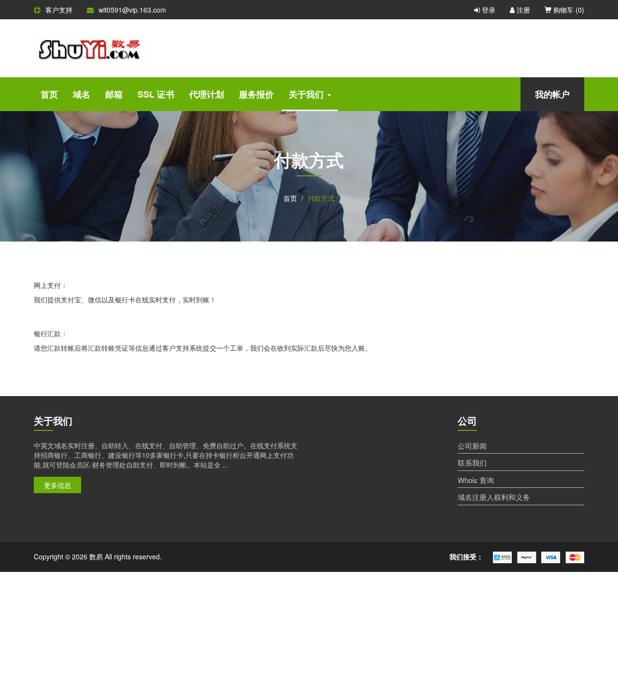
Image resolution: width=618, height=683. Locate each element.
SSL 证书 (156, 94)
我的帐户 (552, 94)
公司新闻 (472, 446)
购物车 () (567, 9)
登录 (487, 9)
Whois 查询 (476, 480)
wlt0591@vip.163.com (132, 9)
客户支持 (58, 9)
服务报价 (256, 94)
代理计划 (206, 94)
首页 (49, 94)
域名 (81, 94)
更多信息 (57, 485)
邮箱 (114, 94)
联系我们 (472, 462)
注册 (522, 9)
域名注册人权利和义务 (494, 497)
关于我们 (306, 94)
